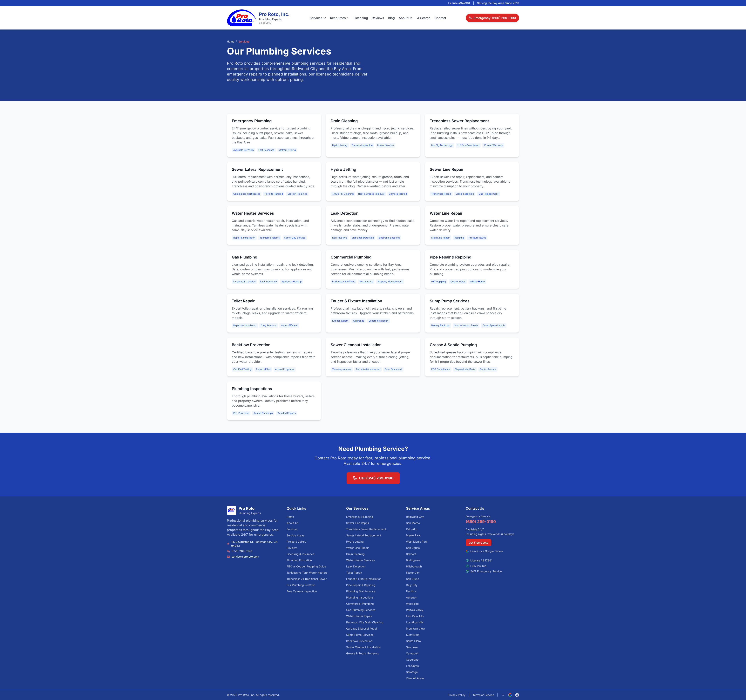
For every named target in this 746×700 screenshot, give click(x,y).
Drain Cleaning (355, 554)
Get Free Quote (478, 542)
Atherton (411, 597)
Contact (440, 18)
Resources (338, 18)
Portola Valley (414, 610)
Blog (391, 18)
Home (230, 41)
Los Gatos (412, 665)
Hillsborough (414, 566)
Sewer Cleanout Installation (363, 647)
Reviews (378, 18)
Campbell (412, 653)
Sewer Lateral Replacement (363, 535)
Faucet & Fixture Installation (363, 578)
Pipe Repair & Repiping (360, 585)
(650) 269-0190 (242, 551)
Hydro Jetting (355, 541)
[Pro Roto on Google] (510, 695)
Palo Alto (411, 529)
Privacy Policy (456, 695)
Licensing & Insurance (300, 554)
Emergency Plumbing (359, 516)
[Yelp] (503, 695)
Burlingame (413, 560)
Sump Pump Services (359, 634)
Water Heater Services (360, 560)
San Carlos (413, 547)
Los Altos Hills (415, 622)
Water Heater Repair (359, 616)
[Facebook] (517, 695)
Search (425, 18)
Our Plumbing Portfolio (301, 585)
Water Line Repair (357, 547)
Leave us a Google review (486, 551)
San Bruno (412, 578)
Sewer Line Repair (357, 523)
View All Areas (415, 678)
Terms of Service (483, 695)
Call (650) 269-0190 (376, 478)
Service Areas (295, 535)
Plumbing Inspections (359, 597)
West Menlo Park (417, 541)
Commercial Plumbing (360, 603)
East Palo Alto (415, 616)
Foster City (413, 572)
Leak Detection (355, 566)
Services (316, 18)
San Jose (412, 647)
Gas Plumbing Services (360, 610)
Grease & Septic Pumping (362, 653)
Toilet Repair (354, 572)
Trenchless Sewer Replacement (366, 529)
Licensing (361, 18)
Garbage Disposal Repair (362, 628)
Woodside (412, 603)
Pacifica (411, 591)
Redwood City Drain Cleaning (364, 622)
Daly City (411, 585)
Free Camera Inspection (302, 591)
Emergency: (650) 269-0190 (495, 18)
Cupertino (412, 659)
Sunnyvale (412, 634)
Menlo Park (413, 535)
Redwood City (415, 516)
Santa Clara (413, 641)
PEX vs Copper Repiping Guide (306, 566)
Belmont (411, 554)
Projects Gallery (296, 541)
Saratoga (412, 672)
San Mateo (413, 523)
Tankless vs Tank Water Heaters (307, 572)
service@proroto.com (245, 556)
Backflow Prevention (359, 641)
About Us (405, 18)
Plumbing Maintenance (360, 591)
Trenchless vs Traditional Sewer (307, 578)
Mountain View (415, 628)
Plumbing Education (299, 560)
